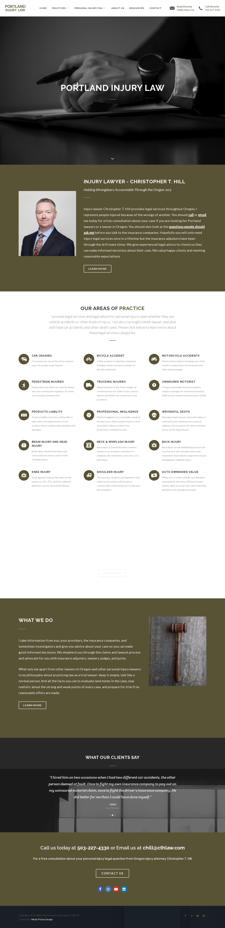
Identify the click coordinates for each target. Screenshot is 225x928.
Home (43, 8)
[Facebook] (100, 889)
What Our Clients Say (112, 757)
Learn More (97, 268)
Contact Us (112, 873)
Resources (136, 8)
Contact (155, 8)
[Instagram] (108, 889)
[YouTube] (116, 889)
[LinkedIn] (124, 889)
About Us (117, 8)
